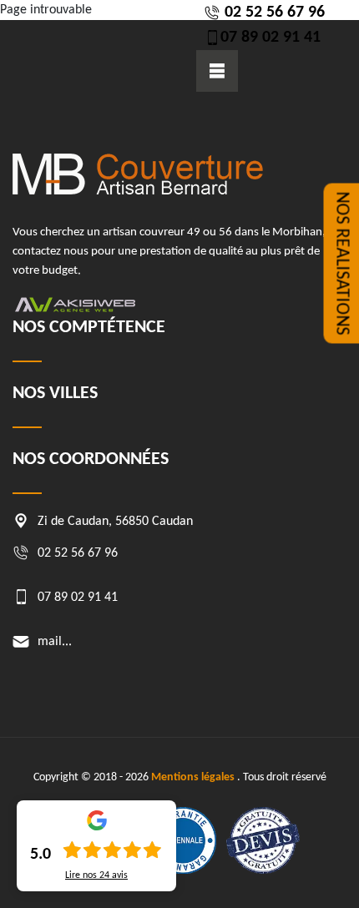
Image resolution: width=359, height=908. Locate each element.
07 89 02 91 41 (270, 37)
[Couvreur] (138, 174)
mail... (55, 641)
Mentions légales (193, 777)
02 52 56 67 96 (272, 12)
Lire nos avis (96, 875)
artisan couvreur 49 (151, 232)
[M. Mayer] (104, 46)
